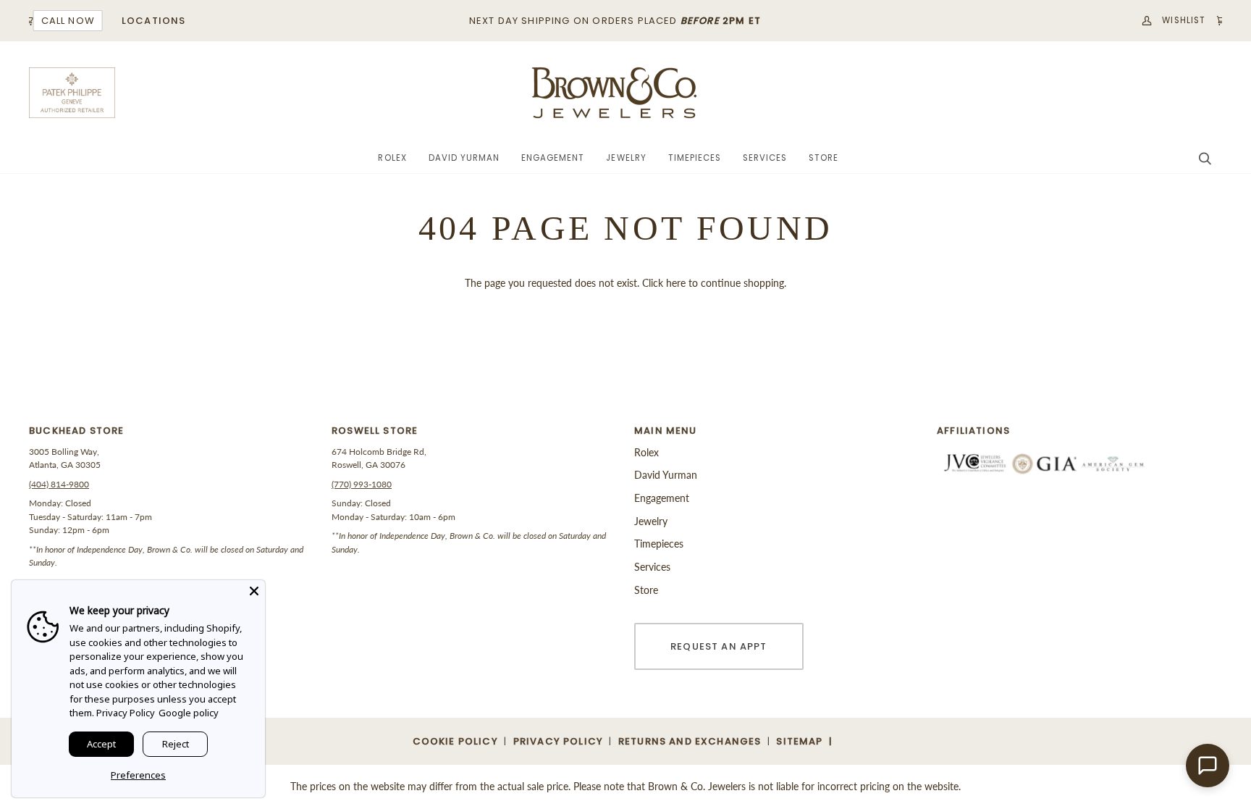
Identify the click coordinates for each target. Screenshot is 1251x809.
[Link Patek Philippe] (72, 92)
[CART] (1212, 20)
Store (646, 590)
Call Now (63, 21)
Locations (149, 21)
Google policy (189, 712)
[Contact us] (1207, 765)
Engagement (661, 498)
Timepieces (658, 543)
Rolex (646, 452)
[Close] (254, 591)
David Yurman (665, 475)
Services (652, 567)
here (676, 283)
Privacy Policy (125, 712)
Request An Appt (718, 646)
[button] (392, 158)
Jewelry (650, 521)
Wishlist (1180, 20)
